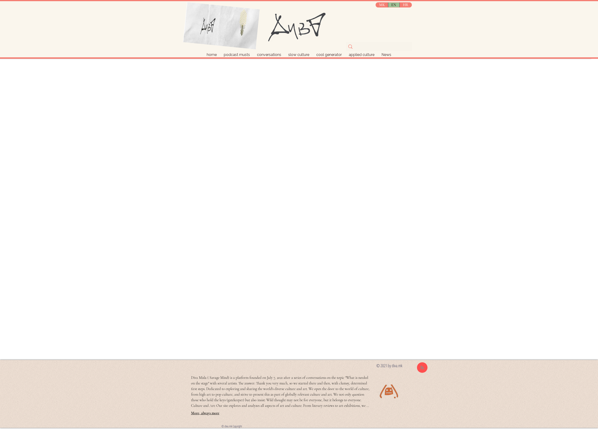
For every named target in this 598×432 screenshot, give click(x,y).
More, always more (205, 413)
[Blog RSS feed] (422, 367)
